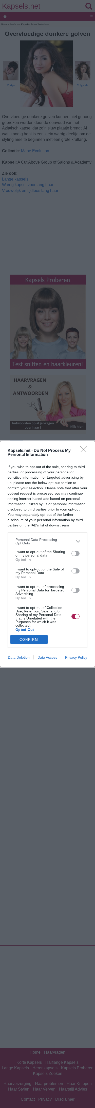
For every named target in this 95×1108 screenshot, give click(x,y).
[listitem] (47, 541)
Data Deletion (19, 657)
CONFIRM (29, 639)
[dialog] (47, 554)
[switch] (75, 553)
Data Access (47, 657)
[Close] (85, 451)
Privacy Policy (76, 657)
